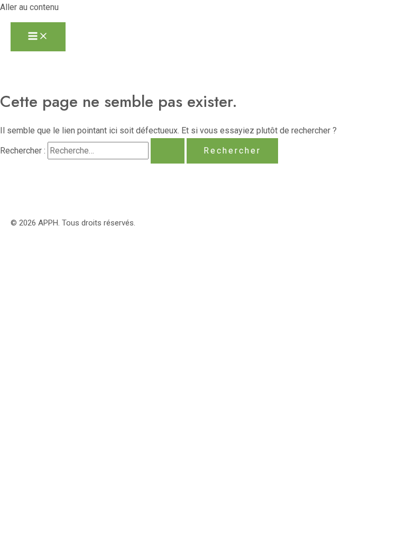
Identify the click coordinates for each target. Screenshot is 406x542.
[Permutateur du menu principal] (38, 36)
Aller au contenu (29, 7)
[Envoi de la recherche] (167, 151)
